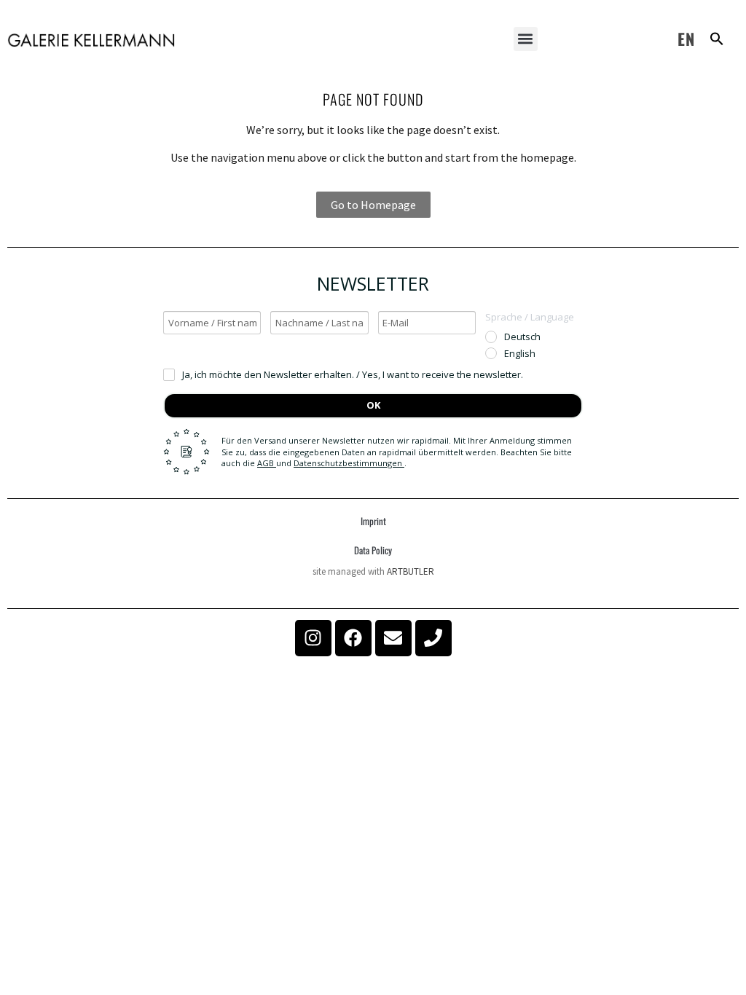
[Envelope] (393, 638)
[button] (526, 39)
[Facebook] (353, 638)
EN (686, 38)
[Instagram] (313, 638)
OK (373, 405)
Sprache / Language (529, 317)
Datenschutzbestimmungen (349, 462)
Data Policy (373, 550)
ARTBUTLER (410, 571)
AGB (266, 462)
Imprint (373, 521)
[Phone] (433, 638)
